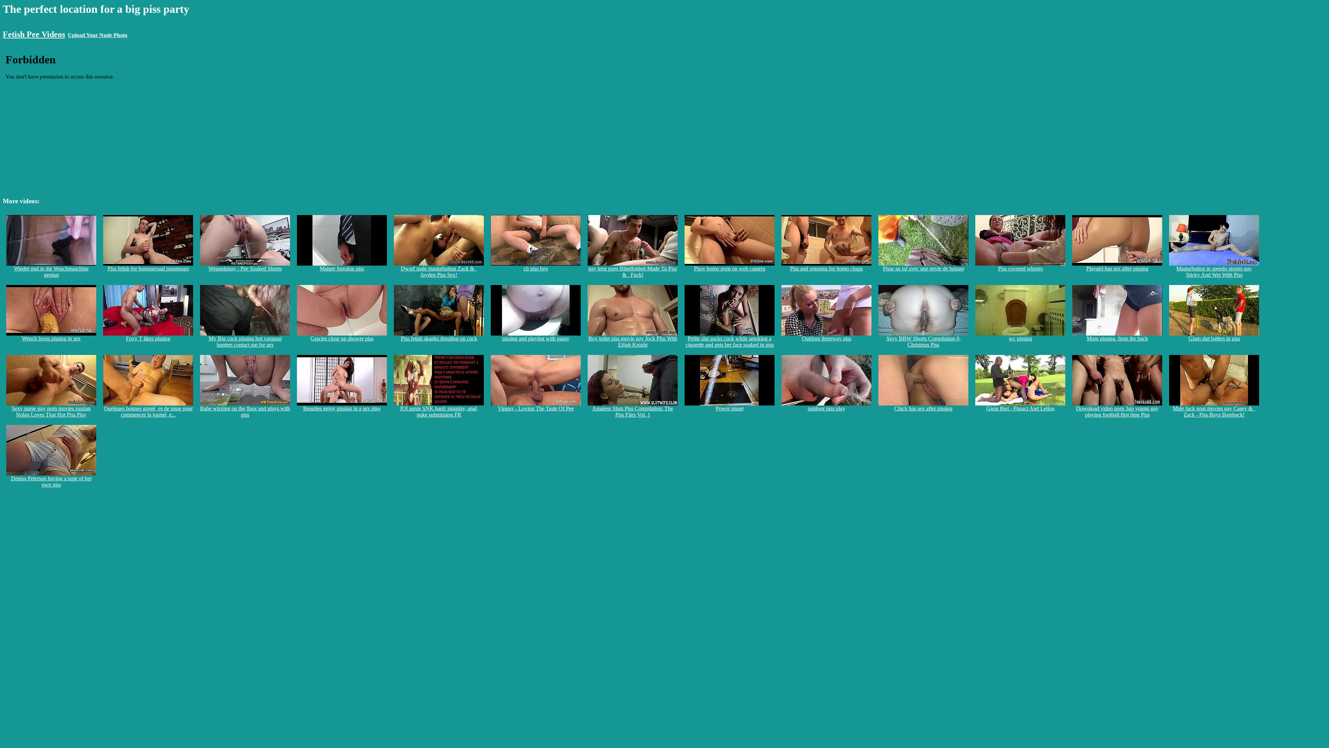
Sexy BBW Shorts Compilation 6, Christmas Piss (923, 342)
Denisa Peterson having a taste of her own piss (51, 481)
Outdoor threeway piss (826, 338)
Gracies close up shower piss (341, 338)
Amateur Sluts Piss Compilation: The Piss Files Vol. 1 (632, 412)
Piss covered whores (1020, 268)
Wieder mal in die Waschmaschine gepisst (51, 272)
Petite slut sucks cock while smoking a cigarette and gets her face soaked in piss (730, 342)
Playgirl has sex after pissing (1117, 268)
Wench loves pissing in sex (51, 338)
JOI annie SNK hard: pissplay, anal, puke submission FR (439, 412)
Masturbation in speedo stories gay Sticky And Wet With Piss (1214, 272)
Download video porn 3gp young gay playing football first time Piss (1117, 412)
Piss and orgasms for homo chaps (826, 268)
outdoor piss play (826, 408)
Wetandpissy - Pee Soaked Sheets (245, 268)
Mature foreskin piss (342, 268)
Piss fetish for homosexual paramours (148, 268)
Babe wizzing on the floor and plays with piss (245, 412)
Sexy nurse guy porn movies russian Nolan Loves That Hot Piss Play (51, 412)
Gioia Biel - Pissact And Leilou (1020, 408)
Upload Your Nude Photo (97, 35)
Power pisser (730, 408)
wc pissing (1020, 338)
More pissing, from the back (1117, 338)
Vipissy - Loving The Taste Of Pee (536, 408)
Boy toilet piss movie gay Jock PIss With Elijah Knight (632, 342)
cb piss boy (536, 268)
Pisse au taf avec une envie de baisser (923, 268)
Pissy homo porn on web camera (729, 268)
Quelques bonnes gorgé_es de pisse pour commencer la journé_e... (148, 412)
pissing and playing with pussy (535, 338)
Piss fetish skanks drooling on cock (439, 338)
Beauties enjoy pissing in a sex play (342, 408)
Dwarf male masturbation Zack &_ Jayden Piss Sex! (439, 272)
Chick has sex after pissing (923, 408)
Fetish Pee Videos (34, 34)
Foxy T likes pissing (148, 338)
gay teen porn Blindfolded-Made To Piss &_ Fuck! (632, 272)
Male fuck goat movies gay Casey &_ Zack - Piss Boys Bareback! (1214, 412)
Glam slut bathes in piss (1214, 338)
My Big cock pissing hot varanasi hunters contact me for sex (245, 342)
